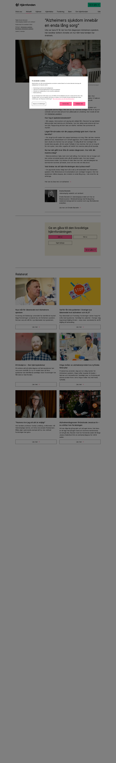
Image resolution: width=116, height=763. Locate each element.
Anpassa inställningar (39, 103)
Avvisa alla (66, 103)
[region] (58, 92)
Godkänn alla (79, 103)
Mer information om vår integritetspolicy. (64, 98)
